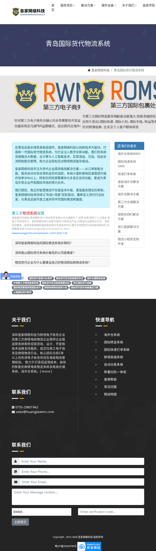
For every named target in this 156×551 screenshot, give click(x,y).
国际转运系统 (113, 342)
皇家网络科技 (100, 70)
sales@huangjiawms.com (35, 412)
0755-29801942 (26, 407)
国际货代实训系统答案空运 (55, 283)
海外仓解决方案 (128, 194)
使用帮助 (110, 379)
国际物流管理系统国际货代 (27, 287)
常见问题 (110, 387)
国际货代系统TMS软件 (40, 278)
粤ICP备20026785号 (66, 546)
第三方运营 (28, 213)
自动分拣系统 (113, 364)
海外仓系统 (112, 335)
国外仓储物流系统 (96, 278)
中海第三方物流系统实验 (25, 283)
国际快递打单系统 (117, 349)
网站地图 (110, 394)
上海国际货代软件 (22, 292)
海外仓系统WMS (129, 154)
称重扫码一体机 (115, 372)
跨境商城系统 (113, 357)
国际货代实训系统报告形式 (69, 278)
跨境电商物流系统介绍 (55, 287)
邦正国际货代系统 (82, 283)
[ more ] (46, 371)
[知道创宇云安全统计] (89, 546)
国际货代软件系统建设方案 (84, 287)
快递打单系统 (127, 174)
